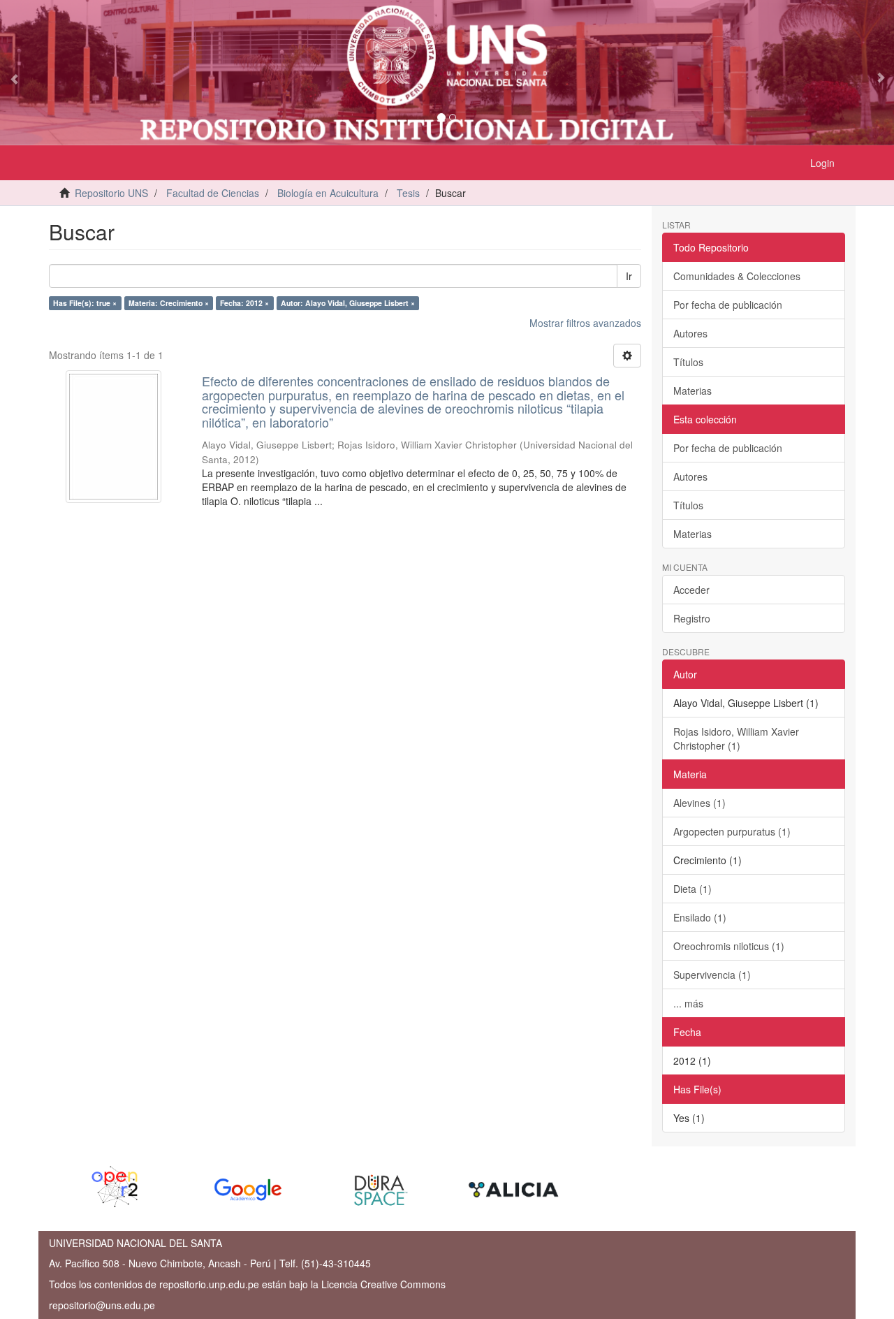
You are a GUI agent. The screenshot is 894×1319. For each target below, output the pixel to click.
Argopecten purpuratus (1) (732, 831)
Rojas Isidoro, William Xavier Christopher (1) (736, 738)
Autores (690, 333)
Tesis (408, 193)
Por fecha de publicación (727, 305)
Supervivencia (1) (712, 975)
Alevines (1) (699, 803)
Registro (691, 618)
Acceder (691, 590)
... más (688, 1003)
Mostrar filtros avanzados (585, 323)
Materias (692, 391)
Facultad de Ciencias (212, 193)
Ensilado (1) (699, 917)
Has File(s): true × (85, 303)
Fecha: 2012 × (244, 303)
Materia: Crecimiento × (169, 303)
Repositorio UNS (111, 193)
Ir (629, 276)
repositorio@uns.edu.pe (102, 1305)
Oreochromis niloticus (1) (728, 946)
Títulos (688, 362)
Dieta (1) (692, 889)
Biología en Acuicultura (328, 193)
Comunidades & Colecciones (736, 276)
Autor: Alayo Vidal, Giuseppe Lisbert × (348, 303)
